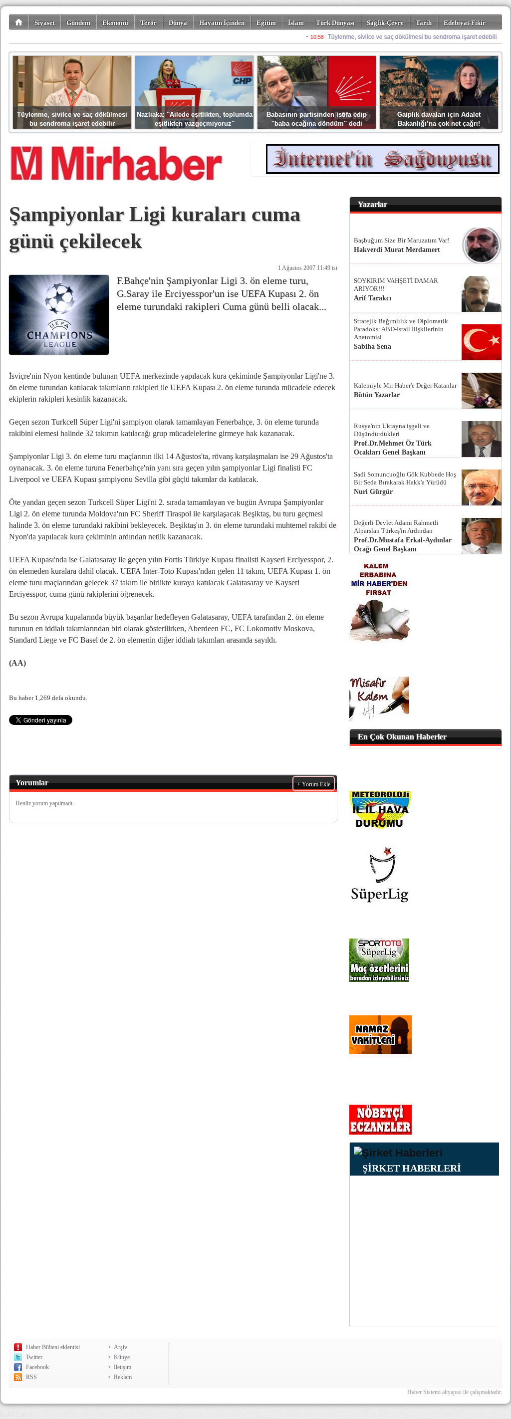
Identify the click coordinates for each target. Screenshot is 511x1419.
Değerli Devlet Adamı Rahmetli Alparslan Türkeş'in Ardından (396, 526)
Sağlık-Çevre (385, 22)
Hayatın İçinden (222, 22)
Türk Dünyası (335, 22)
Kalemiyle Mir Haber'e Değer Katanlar (405, 385)
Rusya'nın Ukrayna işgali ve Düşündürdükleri (392, 430)
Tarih (424, 22)
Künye (122, 1357)
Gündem (78, 22)
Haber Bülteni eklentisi (53, 1347)
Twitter (34, 1357)
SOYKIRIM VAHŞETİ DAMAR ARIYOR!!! (396, 284)
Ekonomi (115, 22)
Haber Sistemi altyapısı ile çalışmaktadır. (454, 1392)
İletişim (122, 1367)
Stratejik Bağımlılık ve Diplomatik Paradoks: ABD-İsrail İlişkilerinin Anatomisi (401, 329)
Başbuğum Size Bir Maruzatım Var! (401, 240)
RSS (31, 1377)
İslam (296, 22)
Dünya (178, 22)
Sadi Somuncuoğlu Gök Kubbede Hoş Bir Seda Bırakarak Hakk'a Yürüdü (405, 478)
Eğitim (266, 22)
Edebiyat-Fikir (465, 22)
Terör (148, 22)
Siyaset (44, 22)
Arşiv (120, 1347)
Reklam (123, 1377)
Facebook (37, 1367)
